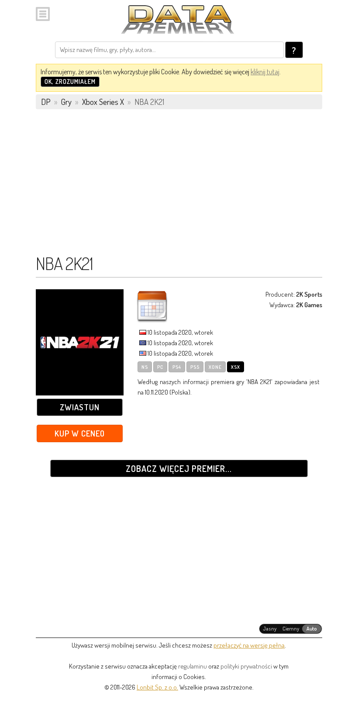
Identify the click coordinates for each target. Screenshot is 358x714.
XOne (215, 367)
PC (160, 367)
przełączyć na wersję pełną (249, 645)
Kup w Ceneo (80, 433)
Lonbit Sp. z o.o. (157, 687)
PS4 (176, 367)
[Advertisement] (179, 186)
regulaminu (192, 666)
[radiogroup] (290, 629)
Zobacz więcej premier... (179, 468)
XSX (235, 367)
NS (144, 367)
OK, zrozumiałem (70, 81)
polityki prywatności (246, 666)
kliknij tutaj (265, 71)
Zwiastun (80, 407)
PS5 (195, 367)
